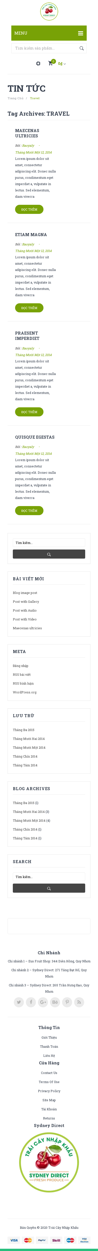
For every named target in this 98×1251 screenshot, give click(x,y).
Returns (49, 1118)
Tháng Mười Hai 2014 (29, 739)
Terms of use (49, 1082)
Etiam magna (31, 234)
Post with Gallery (26, 601)
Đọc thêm (29, 209)
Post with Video (25, 619)
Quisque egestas (35, 437)
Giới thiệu (49, 1037)
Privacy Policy (49, 1091)
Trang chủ (15, 98)
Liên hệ (49, 1056)
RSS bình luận (23, 683)
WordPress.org (24, 692)
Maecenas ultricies (27, 133)
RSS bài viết (22, 674)
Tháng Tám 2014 (25, 765)
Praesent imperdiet (27, 335)
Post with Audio (25, 610)
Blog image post (25, 593)
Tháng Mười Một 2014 (29, 747)
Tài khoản (49, 1109)
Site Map (49, 1100)
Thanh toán (49, 1046)
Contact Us (49, 1073)
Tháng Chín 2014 (25, 756)
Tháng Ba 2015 (23, 730)
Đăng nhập (20, 666)
